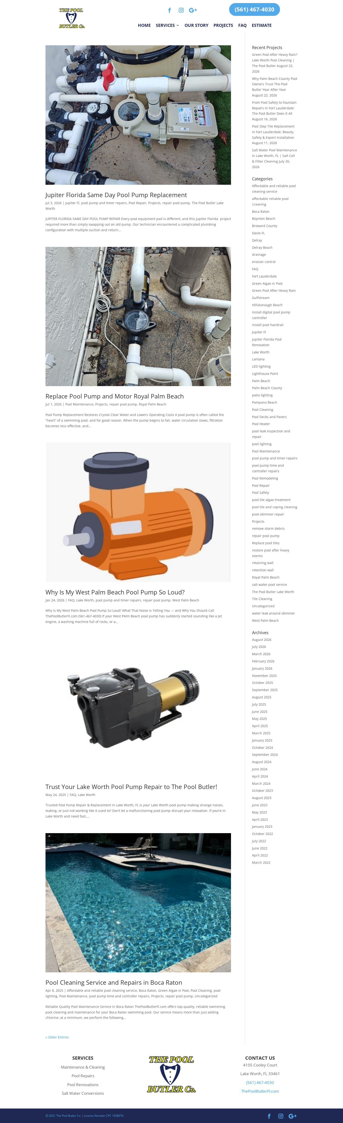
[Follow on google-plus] (193, 10)
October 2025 (262, 682)
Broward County (264, 226)
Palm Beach (261, 381)
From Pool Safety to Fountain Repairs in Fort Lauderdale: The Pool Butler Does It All (274, 108)
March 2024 (261, 783)
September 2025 (265, 690)
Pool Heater (261, 424)
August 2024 (261, 762)
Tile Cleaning (262, 599)
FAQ (242, 26)
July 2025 (259, 704)
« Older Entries (57, 1037)
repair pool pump (176, 203)
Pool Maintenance (79, 404)
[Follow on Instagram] (181, 10)
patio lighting (262, 395)
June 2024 (259, 769)
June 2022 (259, 848)
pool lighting (262, 444)
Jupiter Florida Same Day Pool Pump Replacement (116, 195)
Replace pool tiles (266, 543)
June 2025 (259, 711)
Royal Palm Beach (152, 404)
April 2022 (260, 855)
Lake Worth (85, 600)
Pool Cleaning (201, 990)
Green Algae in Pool (173, 990)
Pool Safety (260, 492)
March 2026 (261, 654)
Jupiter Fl (72, 203)
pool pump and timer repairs (104, 203)
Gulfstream (261, 297)
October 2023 (262, 790)
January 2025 (262, 740)
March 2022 (261, 862)
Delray (257, 240)
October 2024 (262, 747)
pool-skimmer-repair (268, 514)
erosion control (264, 261)
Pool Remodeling (265, 478)
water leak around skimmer (273, 613)
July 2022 (259, 841)
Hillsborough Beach (267, 305)
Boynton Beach (263, 218)
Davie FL (258, 233)
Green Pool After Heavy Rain (274, 290)
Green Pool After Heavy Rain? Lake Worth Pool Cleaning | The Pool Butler (274, 60)
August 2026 (261, 639)
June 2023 (259, 805)
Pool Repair (137, 203)
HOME (144, 26)
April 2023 (260, 819)
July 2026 (259, 646)
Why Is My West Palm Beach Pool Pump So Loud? (115, 592)
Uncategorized (206, 996)
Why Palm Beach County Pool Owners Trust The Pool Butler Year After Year (274, 84)
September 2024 (265, 754)
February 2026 (263, 661)
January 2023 (262, 826)
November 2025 (264, 675)
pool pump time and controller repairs (119, 996)
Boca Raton (147, 990)
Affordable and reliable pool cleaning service (102, 990)
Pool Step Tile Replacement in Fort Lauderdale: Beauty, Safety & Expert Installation (273, 132)
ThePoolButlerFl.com (260, 1091)
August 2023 (261, 798)
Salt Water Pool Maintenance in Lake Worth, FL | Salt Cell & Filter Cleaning (274, 155)
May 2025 (259, 718)
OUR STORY (196, 26)
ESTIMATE (262, 26)
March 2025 (261, 733)
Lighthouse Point (265, 373)
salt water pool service (269, 584)
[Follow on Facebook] (170, 10)
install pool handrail (268, 325)
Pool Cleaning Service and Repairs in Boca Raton (114, 982)
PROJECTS (223, 26)
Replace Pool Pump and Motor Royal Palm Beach (115, 396)
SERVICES (165, 26)
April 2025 (260, 726)
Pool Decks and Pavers (269, 417)
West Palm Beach (185, 600)
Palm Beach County (267, 388)
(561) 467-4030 (254, 9)
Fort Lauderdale (264, 276)
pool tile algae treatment (271, 500)
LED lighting (261, 366)
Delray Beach (262, 247)
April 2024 (260, 776)
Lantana (258, 359)
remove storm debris (268, 528)
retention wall (263, 570)
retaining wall (262, 563)
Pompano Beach (264, 402)
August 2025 (261, 697)
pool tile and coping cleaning (274, 507)
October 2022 (262, 834)
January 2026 (262, 668)
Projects (154, 203)
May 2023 (259, 812)
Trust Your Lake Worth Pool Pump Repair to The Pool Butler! (131, 786)
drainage (259, 254)
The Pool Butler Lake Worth (273, 592)
